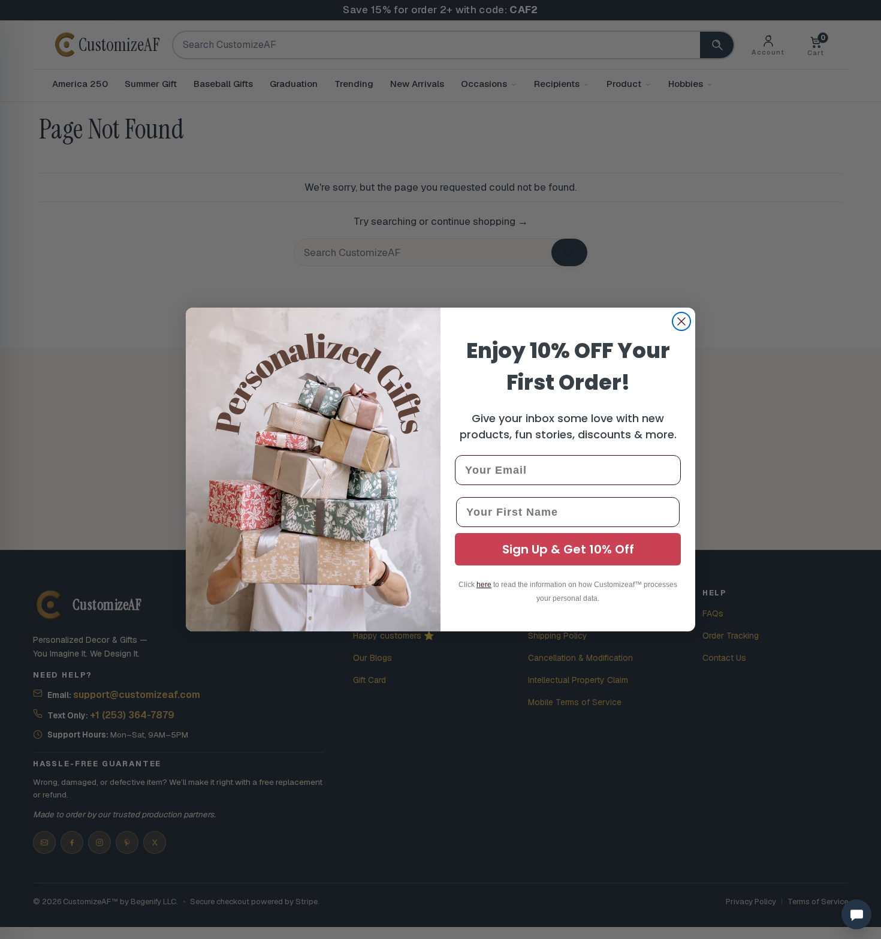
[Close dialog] (681, 321)
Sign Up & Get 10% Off (568, 549)
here (483, 584)
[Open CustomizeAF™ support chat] (856, 914)
